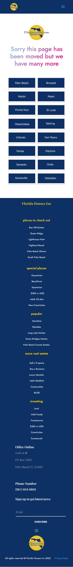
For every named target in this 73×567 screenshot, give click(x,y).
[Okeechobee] (22, 128)
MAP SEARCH (37, 380)
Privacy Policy (61, 558)
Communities (37, 386)
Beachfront (37, 281)
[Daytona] (51, 155)
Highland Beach (36, 245)
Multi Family (37, 414)
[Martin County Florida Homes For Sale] (22, 100)
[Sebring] (51, 128)
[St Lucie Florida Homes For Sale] (51, 114)
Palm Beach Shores (36, 251)
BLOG (37, 392)
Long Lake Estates (36, 332)
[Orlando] (22, 141)
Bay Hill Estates (36, 227)
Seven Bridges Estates (37, 338)
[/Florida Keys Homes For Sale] (22, 114)
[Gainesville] (22, 182)
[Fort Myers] (51, 141)
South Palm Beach (36, 257)
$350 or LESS (37, 293)
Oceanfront (36, 275)
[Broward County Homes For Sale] (51, 87)
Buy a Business (37, 369)
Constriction (37, 432)
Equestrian (37, 287)
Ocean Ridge (36, 233)
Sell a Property (37, 363)
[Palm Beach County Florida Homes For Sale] (22, 87)
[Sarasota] (22, 168)
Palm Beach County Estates (36, 344)
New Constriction (37, 305)
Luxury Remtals (36, 374)
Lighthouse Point (37, 239)
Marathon (37, 321)
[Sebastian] (51, 182)
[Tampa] (22, 155)
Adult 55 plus (37, 299)
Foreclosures (37, 420)
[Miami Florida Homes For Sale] (51, 100)
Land (36, 408)
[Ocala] (51, 168)
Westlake (36, 327)
